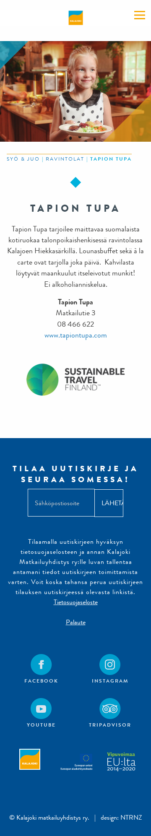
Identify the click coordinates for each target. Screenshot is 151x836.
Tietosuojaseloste (76, 602)
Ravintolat (65, 159)
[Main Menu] (139, 15)
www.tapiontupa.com (75, 335)
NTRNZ (131, 817)
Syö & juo (23, 159)
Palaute (76, 622)
